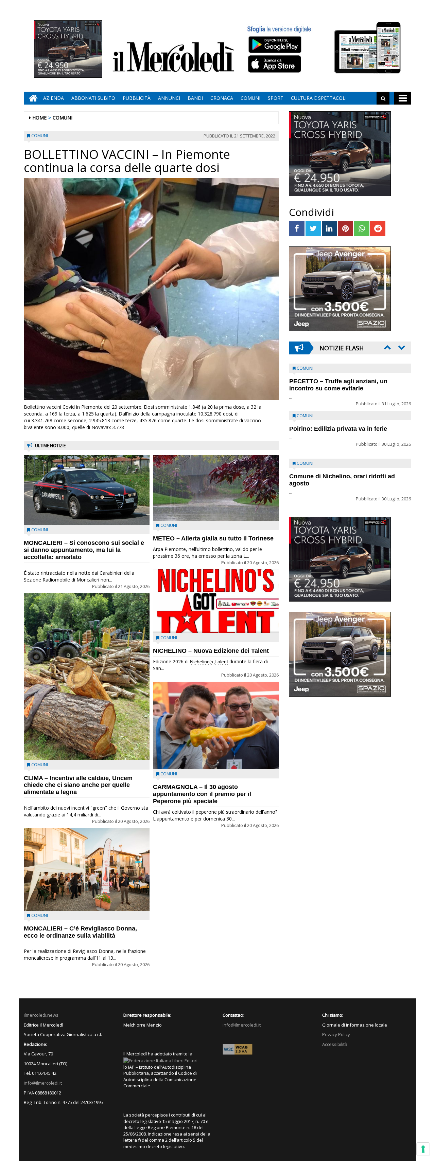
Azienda (53, 98)
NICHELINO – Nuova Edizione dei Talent (211, 650)
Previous (387, 347)
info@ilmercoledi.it (43, 1083)
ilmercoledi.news (41, 1015)
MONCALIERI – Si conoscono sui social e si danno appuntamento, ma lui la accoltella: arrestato (84, 549)
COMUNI (250, 98)
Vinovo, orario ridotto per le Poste (338, 381)
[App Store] (275, 64)
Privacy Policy (336, 1034)
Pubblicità (137, 98)
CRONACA (221, 98)
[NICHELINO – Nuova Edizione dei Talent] (216, 601)
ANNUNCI (169, 98)
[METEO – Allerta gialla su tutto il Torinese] (216, 488)
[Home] (31, 98)
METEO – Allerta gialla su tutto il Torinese (213, 538)
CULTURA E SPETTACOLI (319, 98)
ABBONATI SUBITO (93, 98)
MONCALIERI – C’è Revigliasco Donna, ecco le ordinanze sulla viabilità (80, 932)
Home (39, 117)
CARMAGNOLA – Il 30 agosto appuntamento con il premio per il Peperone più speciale (202, 794)
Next (401, 347)
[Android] (274, 44)
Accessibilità (334, 1044)
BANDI (195, 98)
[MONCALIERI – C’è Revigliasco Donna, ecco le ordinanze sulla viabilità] (87, 869)
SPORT (275, 98)
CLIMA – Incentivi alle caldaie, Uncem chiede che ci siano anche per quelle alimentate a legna (78, 785)
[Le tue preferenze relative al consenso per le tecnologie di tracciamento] (423, 1149)
